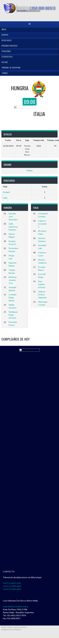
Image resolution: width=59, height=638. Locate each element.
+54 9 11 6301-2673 (12, 583)
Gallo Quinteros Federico (13, 227)
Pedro (30, 170)
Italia (5, 198)
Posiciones (6, 51)
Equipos (4, 34)
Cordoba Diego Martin (12, 297)
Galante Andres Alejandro (42, 294)
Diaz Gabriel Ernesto (41, 284)
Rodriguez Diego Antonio (13, 315)
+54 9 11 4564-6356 (12, 589)
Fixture (4, 62)
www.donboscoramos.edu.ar (15, 606)
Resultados (6, 40)
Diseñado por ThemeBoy (11, 629)
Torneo (5, 73)
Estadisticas (7, 56)
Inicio (4, 29)
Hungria (6, 192)
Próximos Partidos (9, 45)
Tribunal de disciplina (10, 67)
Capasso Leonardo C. (42, 224)
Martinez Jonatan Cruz (12, 280)
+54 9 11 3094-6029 (12, 586)
